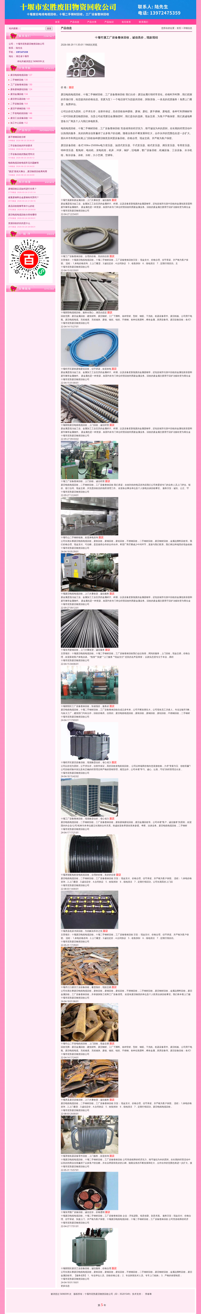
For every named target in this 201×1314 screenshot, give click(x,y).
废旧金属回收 (17, 94)
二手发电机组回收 (19, 113)
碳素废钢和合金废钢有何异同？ (23, 197)
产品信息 (74, 21)
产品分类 (92, 21)
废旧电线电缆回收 (19, 74)
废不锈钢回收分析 (17, 136)
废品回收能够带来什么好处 (21, 205)
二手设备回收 (17, 103)
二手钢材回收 (17, 79)
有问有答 (126, 21)
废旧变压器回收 (18, 98)
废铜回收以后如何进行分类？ (22, 188)
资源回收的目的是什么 (19, 223)
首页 (57, 21)
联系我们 (143, 21)
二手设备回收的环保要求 (20, 145)
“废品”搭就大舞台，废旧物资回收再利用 (27, 171)
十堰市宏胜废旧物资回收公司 (75, 210)
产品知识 (109, 21)
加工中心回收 (17, 122)
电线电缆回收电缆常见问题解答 (23, 162)
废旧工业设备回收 (19, 118)
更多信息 (65, 1285)
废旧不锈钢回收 (18, 108)
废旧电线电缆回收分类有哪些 (22, 214)
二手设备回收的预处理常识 (21, 154)
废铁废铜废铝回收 (19, 89)
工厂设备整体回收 (19, 84)
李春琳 (148, 1293)
